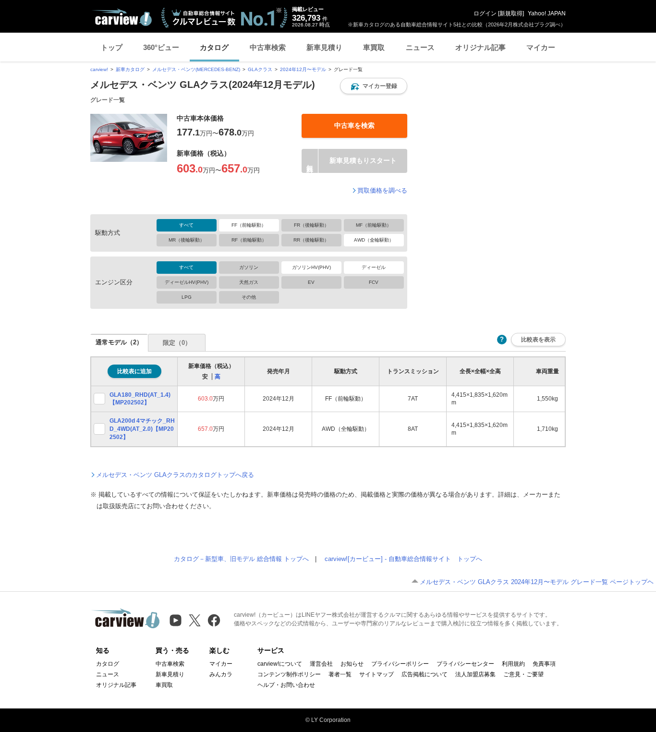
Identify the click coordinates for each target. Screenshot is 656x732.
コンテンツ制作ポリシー (289, 674)
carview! (99, 69)
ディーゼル (374, 267)
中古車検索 (268, 47)
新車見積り (324, 47)
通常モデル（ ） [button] (119, 342)
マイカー (540, 47)
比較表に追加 (134, 371)
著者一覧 (340, 674)
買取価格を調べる (382, 190)
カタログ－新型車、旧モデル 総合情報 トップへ (241, 558)
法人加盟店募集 (475, 674)
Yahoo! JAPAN (547, 13)
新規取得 (510, 13)
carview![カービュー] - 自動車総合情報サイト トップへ (403, 558)
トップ (111, 47)
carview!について (279, 663)
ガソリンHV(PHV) (311, 267)
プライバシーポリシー (400, 663)
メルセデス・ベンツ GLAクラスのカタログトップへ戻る (175, 474)
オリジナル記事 (480, 47)
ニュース (420, 47)
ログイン (485, 13)
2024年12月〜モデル (303, 69)
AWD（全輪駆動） (374, 240)
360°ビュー (161, 47)
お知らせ (352, 663)
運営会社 (321, 663)
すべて (186, 225)
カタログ (214, 47)
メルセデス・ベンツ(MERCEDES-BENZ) (196, 69)
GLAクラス (260, 69)
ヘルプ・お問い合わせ (286, 685)
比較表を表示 (538, 339)
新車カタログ (130, 69)
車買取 (374, 47)
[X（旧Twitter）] (195, 620)
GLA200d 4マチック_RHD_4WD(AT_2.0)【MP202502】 (142, 428)
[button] (373, 86)
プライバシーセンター (465, 663)
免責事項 (544, 663)
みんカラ (220, 674)
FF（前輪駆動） (248, 225)
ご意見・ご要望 (523, 674)
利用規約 (513, 663)
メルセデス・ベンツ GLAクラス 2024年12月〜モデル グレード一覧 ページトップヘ (537, 582)
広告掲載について (424, 674)
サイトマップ (376, 674)
